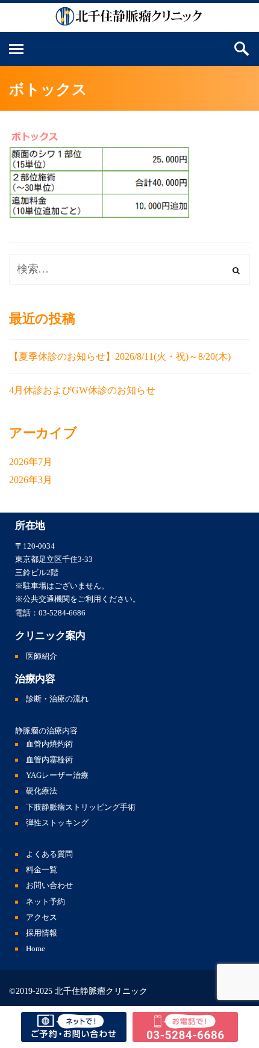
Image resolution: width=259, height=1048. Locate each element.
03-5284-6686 (62, 613)
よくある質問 (49, 854)
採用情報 (41, 933)
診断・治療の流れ (57, 699)
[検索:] (129, 269)
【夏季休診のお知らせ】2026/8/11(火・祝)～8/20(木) (120, 356)
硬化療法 (41, 791)
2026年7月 (30, 462)
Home (35, 949)
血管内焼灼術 (49, 744)
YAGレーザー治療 (57, 775)
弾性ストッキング (57, 823)
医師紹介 (41, 656)
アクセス (41, 917)
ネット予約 (45, 902)
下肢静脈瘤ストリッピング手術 (81, 807)
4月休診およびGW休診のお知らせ (82, 390)
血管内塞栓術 (49, 760)
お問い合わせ (49, 885)
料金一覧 (41, 870)
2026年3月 (30, 480)
